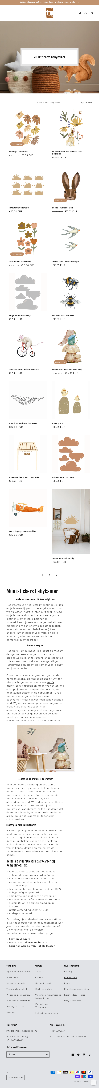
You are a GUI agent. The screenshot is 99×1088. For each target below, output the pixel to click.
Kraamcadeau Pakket (74, 995)
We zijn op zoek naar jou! (18, 995)
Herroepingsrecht (44, 983)
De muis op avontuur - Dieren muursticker (24, 370)
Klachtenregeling (43, 989)
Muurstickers (70, 977)
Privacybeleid (12, 977)
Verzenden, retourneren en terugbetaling (48, 996)
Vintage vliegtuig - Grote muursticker (22, 531)
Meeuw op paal (57, 423)
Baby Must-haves (72, 1001)
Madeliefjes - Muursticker (18, 152)
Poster (67, 983)
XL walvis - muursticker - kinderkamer (23, 423)
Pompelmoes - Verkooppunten (42, 1005)
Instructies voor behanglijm (48, 1013)
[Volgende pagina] (56, 575)
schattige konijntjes (24, 837)
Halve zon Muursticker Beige (19, 208)
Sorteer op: (42, 103)
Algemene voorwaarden (18, 971)
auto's (50, 682)
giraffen (28, 685)
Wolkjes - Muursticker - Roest (63, 477)
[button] (8, 13)
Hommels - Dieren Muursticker (63, 316)
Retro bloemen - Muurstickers (20, 262)
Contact (39, 977)
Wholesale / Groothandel (18, 1001)
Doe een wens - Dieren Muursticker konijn (67, 370)
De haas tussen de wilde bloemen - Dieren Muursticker (67, 153)
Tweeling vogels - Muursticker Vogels (65, 262)
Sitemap (10, 1012)
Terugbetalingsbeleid (16, 989)
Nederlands (14, 1078)
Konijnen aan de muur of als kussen (32, 946)
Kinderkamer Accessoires (76, 989)
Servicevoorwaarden (16, 983)
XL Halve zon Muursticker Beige (63, 558)
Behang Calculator (15, 1006)
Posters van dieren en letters (28, 942)
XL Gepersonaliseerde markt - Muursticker (24, 477)
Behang (68, 971)
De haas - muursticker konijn (62, 208)
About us (39, 971)
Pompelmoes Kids (86, 1081)
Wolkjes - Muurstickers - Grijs (20, 316)
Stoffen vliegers (19, 939)
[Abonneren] (46, 1054)
